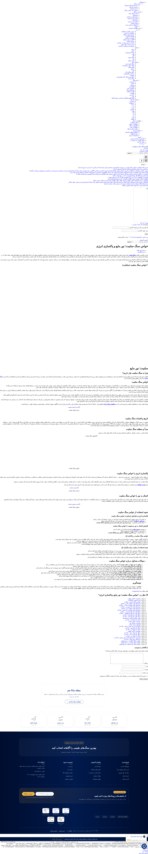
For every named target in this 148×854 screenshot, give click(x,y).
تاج (133, 59)
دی (133, 116)
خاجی (132, 51)
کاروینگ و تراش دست (131, 25)
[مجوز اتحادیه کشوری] (55, 810)
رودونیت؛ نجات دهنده (134, 621)
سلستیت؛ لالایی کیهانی (134, 598)
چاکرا (136, 47)
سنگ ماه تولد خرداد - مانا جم (132, 633)
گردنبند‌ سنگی (137, 12)
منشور (132, 69)
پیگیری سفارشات (97, 779)
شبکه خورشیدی (129, 52)
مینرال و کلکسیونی (129, 73)
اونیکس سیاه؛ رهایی (134, 624)
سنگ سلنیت (132, 255)
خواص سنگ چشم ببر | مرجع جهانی (130, 642)
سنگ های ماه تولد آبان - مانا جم (131, 616)
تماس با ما (70, 769)
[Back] (141, 160)
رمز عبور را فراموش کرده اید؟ (139, 237)
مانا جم (70, 830)
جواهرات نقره (134, 127)
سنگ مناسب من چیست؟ (95, 772)
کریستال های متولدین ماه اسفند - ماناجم (129, 610)
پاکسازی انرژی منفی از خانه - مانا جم (129, 626)
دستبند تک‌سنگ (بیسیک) (131, 5)
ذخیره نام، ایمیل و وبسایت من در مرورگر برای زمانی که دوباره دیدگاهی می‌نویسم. (123, 676)
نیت (137, 30)
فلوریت (132, 93)
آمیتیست (131, 82)
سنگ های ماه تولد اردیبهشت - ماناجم (130, 613)
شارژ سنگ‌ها (141, 484)
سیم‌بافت (135, 15)
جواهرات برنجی (133, 124)
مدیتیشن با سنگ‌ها (139, 521)
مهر (133, 111)
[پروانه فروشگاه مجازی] (60, 819)
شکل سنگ (135, 62)
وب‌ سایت (145, 672)
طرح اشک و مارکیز (132, 17)
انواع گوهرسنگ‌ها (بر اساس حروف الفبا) (123, 98)
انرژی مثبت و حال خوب (127, 44)
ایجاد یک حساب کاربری (138, 224)
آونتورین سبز (130, 88)
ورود (146, 234)
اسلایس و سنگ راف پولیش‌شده (125, 77)
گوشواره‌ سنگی (133, 125)
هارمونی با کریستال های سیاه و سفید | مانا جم (127, 637)
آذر (133, 114)
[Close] (146, 160)
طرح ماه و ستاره (133, 21)
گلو (133, 56)
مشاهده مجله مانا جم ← (74, 702)
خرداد (132, 104)
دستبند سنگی (137, 4)
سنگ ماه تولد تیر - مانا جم (133, 636)
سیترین (132, 85)
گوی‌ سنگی (131, 67)
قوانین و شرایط (69, 779)
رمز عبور (143, 230)
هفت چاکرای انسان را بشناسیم (131, 618)
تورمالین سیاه (130, 90)
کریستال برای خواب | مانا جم (132, 639)
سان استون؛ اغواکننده (134, 600)
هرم (133, 70)
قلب (133, 54)
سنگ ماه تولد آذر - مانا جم (133, 629)
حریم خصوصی (69, 776)
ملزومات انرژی (133, 135)
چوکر (136, 26)
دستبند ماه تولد (133, 7)
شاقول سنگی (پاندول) (131, 132)
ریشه (132, 49)
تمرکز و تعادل (130, 41)
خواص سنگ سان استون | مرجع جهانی (129, 644)
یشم (133, 96)
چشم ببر (131, 95)
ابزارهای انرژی (137, 130)
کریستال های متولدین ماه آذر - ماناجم (129, 605)
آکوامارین (131, 86)
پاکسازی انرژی (130, 36)
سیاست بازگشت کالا (68, 772)
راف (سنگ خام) (133, 13)
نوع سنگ (135, 80)
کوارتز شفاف (130, 91)
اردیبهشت (131, 103)
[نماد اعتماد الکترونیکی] (65, 810)
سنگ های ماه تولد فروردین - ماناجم (130, 611)
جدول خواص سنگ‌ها (96, 769)
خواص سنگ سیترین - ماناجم (132, 602)
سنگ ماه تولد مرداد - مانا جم (132, 634)
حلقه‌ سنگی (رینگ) (132, 129)
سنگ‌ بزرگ (131, 78)
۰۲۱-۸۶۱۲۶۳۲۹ (38, 771)
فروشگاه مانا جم (125, 766)
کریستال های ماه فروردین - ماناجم (130, 607)
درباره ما (71, 766)
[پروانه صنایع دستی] (45, 810)
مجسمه (132, 75)
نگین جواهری (134, 122)
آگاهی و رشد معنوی (128, 39)
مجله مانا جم (98, 766)
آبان (133, 112)
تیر (133, 106)
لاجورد (132, 83)
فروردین (132, 101)
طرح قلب (135, 20)
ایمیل (146, 669)
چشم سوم (131, 57)
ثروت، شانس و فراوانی (127, 31)
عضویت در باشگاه (28, 794)
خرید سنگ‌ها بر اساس (135, 28)
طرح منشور (134, 23)
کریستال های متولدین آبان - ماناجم (130, 603)
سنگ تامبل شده (129, 64)
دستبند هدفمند (134, 8)
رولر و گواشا (134, 134)
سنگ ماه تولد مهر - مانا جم (132, 628)
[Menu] (146, 157)
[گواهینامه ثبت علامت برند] (50, 819)
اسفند (132, 119)
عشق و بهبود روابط (128, 34)
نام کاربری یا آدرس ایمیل (138, 227)
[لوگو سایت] (139, 148)
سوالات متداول (97, 776)
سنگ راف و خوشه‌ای (128, 65)
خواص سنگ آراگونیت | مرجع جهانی (130, 641)
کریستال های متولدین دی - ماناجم (130, 608)
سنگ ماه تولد (134, 99)
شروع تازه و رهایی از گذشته (126, 46)
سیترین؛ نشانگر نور (135, 623)
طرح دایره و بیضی (132, 18)
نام (146, 666)
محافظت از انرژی (129, 33)
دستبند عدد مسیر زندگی (131, 10)
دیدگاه (146, 663)
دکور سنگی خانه (129, 72)
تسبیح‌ (139, 137)
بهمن (133, 117)
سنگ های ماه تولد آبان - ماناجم (131, 615)
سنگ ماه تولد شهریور (124, 772)
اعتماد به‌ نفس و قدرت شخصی (125, 43)
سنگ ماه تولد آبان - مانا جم (132, 620)
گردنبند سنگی (125, 779)
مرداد (132, 108)
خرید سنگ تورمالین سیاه (123, 769)
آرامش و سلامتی (129, 38)
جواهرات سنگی (136, 121)
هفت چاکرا (131, 60)
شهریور (132, 109)
